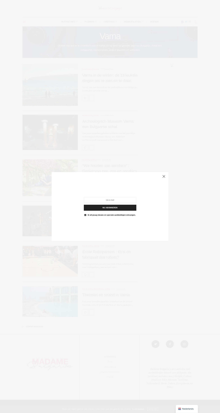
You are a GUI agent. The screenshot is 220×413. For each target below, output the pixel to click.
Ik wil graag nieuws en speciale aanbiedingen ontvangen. (112, 215)
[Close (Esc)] (164, 177)
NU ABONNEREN (110, 208)
